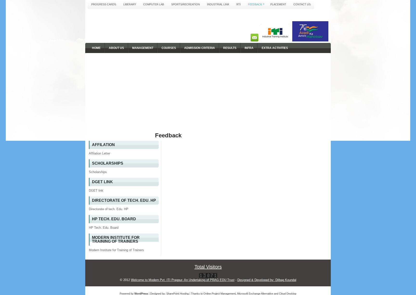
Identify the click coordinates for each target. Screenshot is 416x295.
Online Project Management (219, 293)
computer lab (153, 4)
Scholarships (98, 172)
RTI (238, 4)
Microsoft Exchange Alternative (255, 293)
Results (229, 48)
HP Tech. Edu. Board (103, 227)
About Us (116, 48)
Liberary (129, 4)
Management (142, 48)
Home (96, 48)
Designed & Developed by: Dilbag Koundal (266, 280)
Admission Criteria (199, 48)
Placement (278, 4)
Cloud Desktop (287, 293)
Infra (249, 48)
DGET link (96, 190)
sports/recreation (185, 4)
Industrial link (218, 4)
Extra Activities (275, 48)
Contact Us (302, 4)
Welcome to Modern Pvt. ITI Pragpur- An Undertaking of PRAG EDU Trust (182, 280)
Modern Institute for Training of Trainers (116, 250)
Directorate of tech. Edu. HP (108, 209)
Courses (169, 48)
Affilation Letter (99, 153)
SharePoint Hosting (177, 293)
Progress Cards (103, 4)
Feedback (256, 4)
